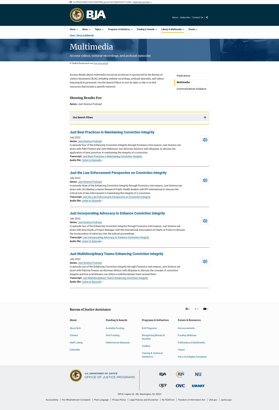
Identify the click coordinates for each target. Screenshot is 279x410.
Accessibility (52, 400)
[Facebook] (189, 311)
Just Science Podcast (90, 141)
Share (209, 19)
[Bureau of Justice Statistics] (180, 378)
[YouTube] (206, 311)
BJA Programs (149, 328)
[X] (197, 311)
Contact (74, 335)
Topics (181, 349)
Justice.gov (226, 400)
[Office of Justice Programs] (77, 15)
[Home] (96, 15)
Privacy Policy (119, 400)
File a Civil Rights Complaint (192, 356)
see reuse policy (101, 63)
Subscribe (185, 17)
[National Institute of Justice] (198, 376)
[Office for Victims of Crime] (180, 388)
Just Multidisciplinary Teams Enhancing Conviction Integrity (116, 254)
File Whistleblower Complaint (76, 400)
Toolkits (146, 345)
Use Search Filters (83, 117)
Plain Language (101, 400)
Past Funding (112, 335)
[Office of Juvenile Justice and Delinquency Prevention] (163, 388)
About (175, 17)
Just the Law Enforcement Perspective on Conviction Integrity (118, 173)
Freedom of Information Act (191, 400)
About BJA (75, 328)
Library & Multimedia (85, 35)
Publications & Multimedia (191, 342)
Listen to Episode (91, 160)
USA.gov (213, 400)
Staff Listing (76, 342)
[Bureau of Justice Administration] (162, 376)
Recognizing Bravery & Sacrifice (153, 337)
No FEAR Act (168, 400)
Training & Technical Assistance (152, 355)
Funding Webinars (187, 335)
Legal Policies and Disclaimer (143, 400)
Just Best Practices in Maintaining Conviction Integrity (112, 132)
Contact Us (197, 17)
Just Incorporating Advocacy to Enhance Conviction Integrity (117, 213)
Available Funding (115, 328)
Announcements (186, 328)
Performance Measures (118, 342)
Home (72, 35)
